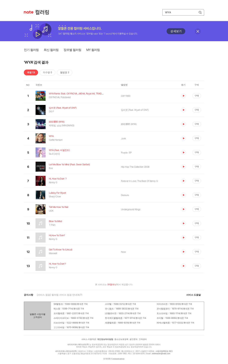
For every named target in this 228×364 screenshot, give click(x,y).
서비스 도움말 (193, 294)
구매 (196, 95)
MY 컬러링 (93, 50)
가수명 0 (47, 72)
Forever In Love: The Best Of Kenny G (139, 180)
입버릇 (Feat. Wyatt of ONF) (135, 109)
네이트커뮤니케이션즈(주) (78, 344)
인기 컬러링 (31, 50)
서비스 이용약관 (88, 339)
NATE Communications (115, 359)
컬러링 (43, 12)
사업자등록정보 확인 (164, 351)
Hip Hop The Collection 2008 (135, 166)
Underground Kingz (130, 209)
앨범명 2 (64, 72)
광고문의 (134, 339)
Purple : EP (126, 152)
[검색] (200, 12)
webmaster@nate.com (161, 353)
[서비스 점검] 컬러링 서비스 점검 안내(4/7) (59, 294)
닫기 (198, 31)
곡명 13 (31, 72)
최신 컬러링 (51, 50)
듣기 (183, 95)
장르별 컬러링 (72, 50)
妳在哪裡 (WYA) (129, 124)
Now (123, 251)
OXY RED (125, 95)
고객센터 (143, 339)
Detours (125, 195)
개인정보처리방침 (105, 339)
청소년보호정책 (121, 339)
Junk (123, 138)
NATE (28, 12)
